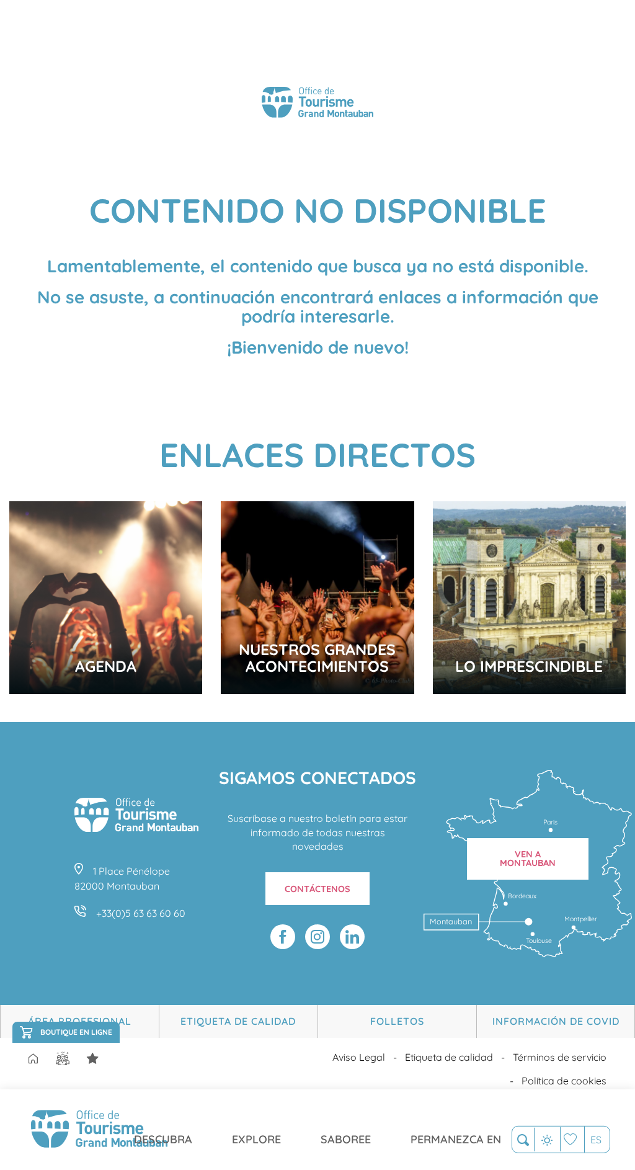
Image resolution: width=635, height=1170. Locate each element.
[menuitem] (99, 1130)
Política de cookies (564, 1080)
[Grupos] (62, 1058)
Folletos (397, 1021)
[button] (523, 1140)
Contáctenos (317, 889)
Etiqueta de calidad (238, 1021)
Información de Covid (555, 1021)
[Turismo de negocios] (92, 1058)
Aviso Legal (358, 1057)
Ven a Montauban (528, 859)
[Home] (32, 1059)
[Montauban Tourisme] (317, 104)
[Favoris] (572, 1139)
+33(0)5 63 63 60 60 (140, 913)
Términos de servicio (559, 1057)
